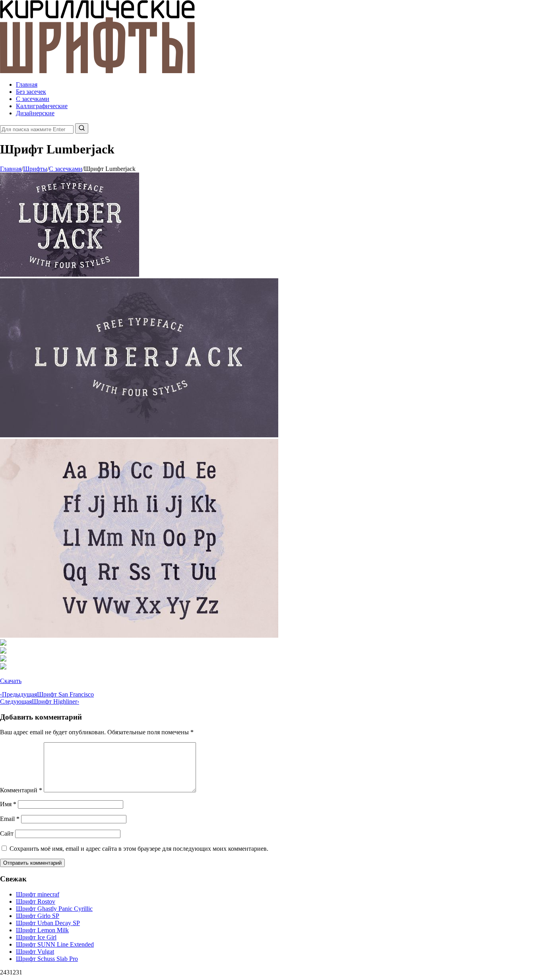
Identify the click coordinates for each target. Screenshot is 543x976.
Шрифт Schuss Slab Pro (47, 958)
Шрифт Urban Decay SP (48, 923)
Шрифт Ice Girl (36, 937)
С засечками (32, 98)
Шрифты (35, 168)
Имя (8, 804)
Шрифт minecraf (37, 894)
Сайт (7, 833)
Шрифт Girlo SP (37, 915)
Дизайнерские (35, 113)
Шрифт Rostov (35, 901)
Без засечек (31, 91)
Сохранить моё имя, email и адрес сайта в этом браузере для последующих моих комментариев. (139, 848)
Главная (26, 84)
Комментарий (21, 790)
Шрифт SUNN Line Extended (55, 944)
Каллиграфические (42, 106)
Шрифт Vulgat (35, 951)
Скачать (10, 680)
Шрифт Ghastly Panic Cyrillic (54, 908)
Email (9, 818)
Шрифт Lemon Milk (42, 930)
